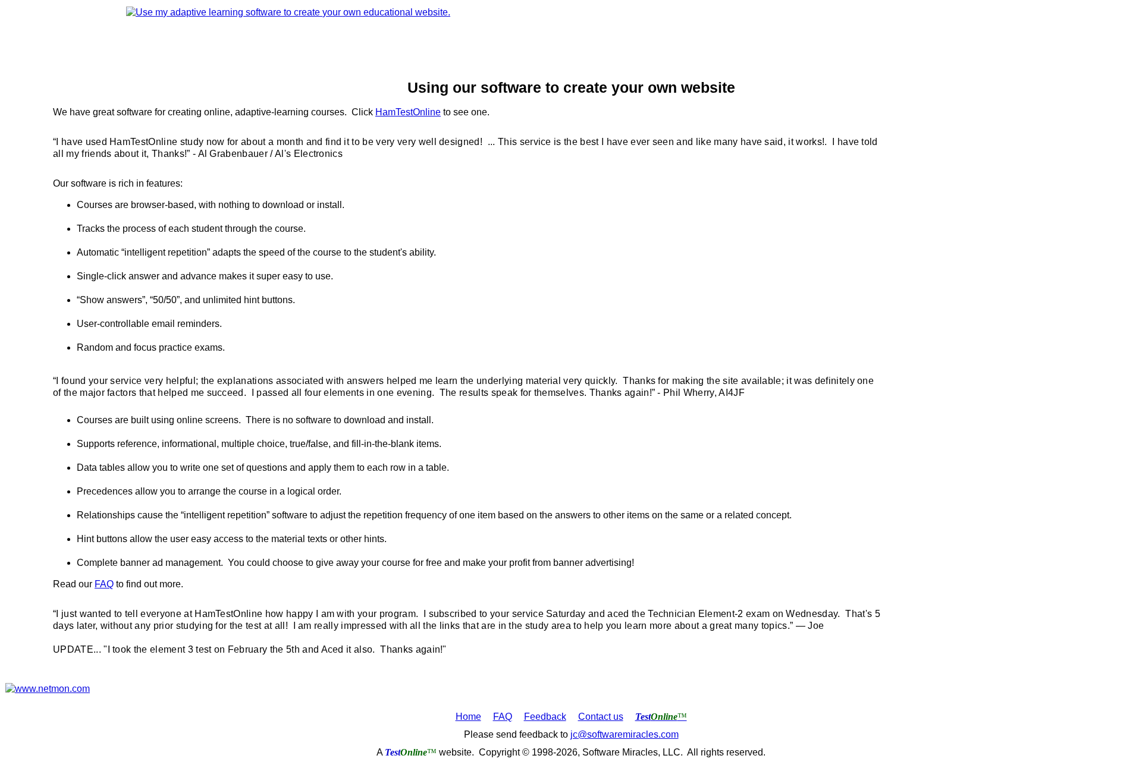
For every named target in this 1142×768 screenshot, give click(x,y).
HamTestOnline (408, 112)
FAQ (104, 584)
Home (468, 717)
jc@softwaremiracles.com (624, 734)
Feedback (545, 717)
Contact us (600, 717)
